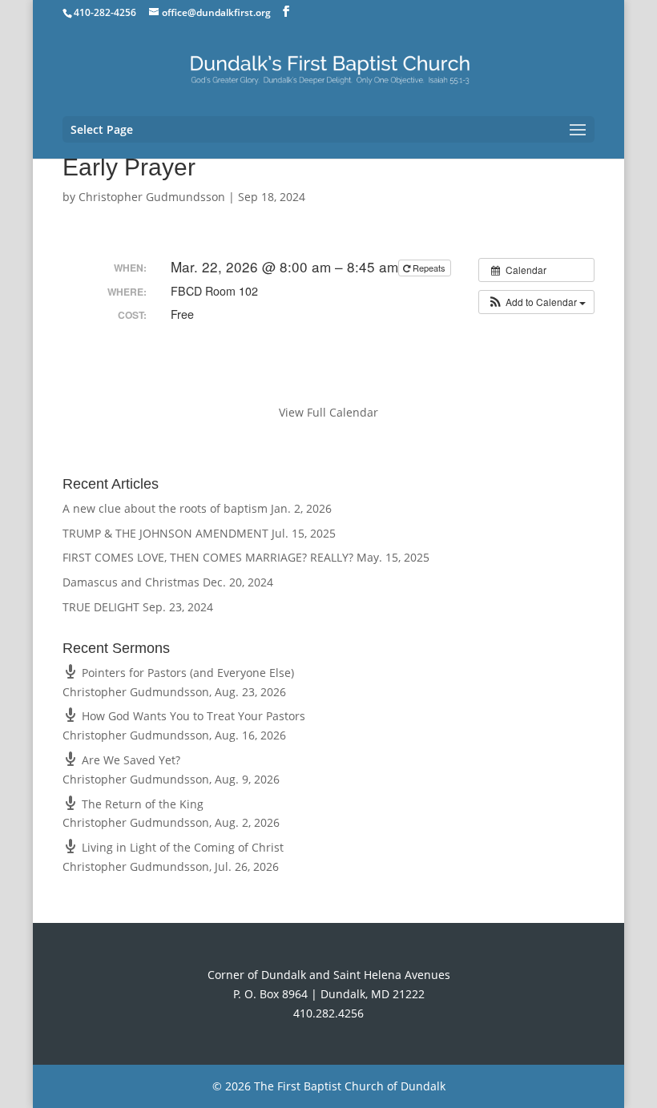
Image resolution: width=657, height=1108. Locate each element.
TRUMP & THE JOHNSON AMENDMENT (165, 533)
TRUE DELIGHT (100, 606)
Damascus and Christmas (131, 582)
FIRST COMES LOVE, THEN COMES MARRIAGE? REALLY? (207, 557)
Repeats (429, 267)
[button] (536, 302)
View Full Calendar (328, 412)
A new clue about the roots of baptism (165, 508)
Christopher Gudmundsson (152, 196)
